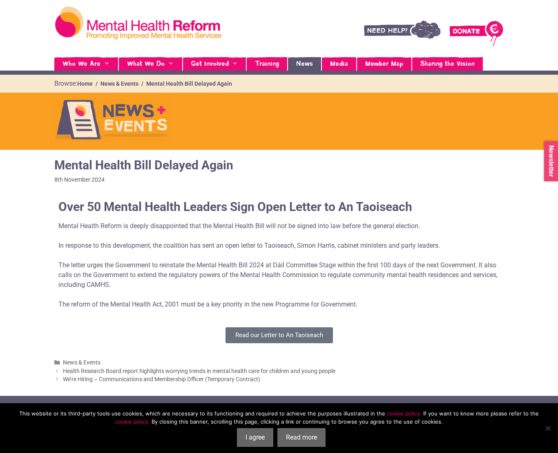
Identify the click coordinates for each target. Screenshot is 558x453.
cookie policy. (404, 413)
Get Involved (210, 64)
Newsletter (551, 161)
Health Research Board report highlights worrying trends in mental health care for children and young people (199, 371)
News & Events (81, 362)
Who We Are (81, 64)
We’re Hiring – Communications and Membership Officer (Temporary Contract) (161, 379)
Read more (301, 437)
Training (267, 64)
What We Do (146, 64)
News (304, 64)
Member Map (384, 64)
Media (339, 64)
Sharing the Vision (447, 64)
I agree (255, 437)
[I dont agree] (548, 428)
